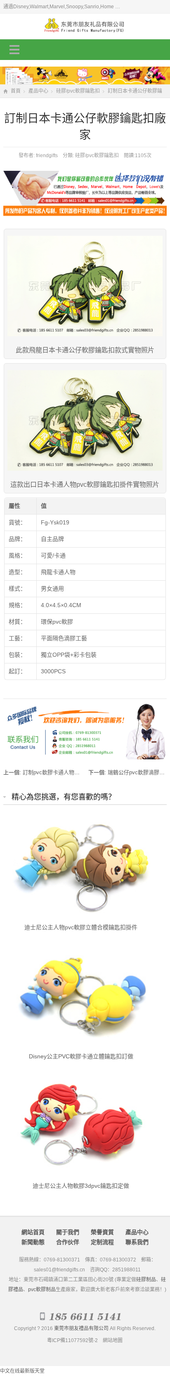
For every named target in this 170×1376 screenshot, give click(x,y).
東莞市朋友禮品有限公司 (81, 1328)
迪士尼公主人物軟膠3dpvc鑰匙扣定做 (81, 1185)
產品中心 (38, 91)
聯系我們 (137, 1242)
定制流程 (102, 1242)
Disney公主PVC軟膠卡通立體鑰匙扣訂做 (81, 1056)
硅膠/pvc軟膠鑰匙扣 (78, 91)
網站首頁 (33, 1232)
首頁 (16, 91)
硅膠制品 (146, 1280)
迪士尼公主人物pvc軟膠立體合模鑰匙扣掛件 (80, 927)
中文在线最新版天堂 (22, 1371)
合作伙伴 (67, 1242)
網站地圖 (113, 1340)
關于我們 (67, 1232)
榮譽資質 (102, 1232)
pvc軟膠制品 (42, 1289)
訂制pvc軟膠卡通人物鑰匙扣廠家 (62, 772)
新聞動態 (33, 1242)
